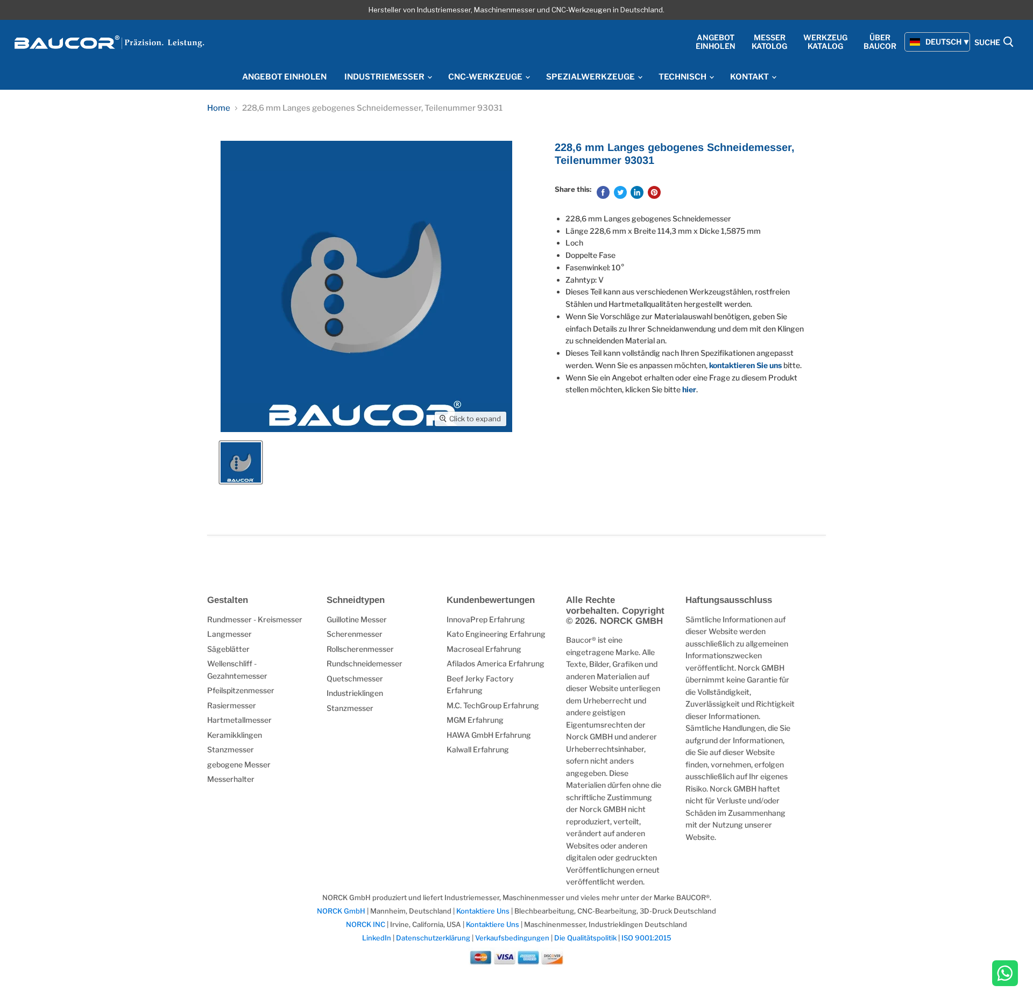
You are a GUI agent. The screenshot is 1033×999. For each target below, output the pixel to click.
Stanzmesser (230, 749)
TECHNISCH (683, 77)
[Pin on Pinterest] (654, 192)
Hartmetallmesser (239, 719)
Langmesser (229, 633)
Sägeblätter (228, 648)
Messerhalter (230, 779)
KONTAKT (750, 77)
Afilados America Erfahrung (495, 663)
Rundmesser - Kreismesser (254, 619)
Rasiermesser (231, 705)
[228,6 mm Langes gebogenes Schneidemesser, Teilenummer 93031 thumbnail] (241, 462)
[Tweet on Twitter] (620, 192)
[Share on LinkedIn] (637, 192)
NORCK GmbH (342, 911)
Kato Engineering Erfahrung (496, 633)
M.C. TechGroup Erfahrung (493, 705)
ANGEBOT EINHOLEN (284, 77)
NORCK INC (365, 924)
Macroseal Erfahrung (484, 648)
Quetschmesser (355, 678)
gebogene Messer (239, 764)
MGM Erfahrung (475, 719)
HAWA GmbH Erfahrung (489, 734)
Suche (988, 42)
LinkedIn (376, 937)
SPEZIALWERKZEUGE (591, 77)
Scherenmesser (355, 633)
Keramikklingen (234, 734)
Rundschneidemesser (364, 663)
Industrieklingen (355, 693)
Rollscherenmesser (360, 648)
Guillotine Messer (357, 619)
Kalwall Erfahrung (478, 749)
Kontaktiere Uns (483, 911)
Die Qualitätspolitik (585, 937)
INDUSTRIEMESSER (385, 77)
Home (218, 108)
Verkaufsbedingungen (512, 937)
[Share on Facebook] (603, 192)
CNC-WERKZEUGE (486, 77)
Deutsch (943, 41)
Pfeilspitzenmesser (240, 690)
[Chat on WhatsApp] (1005, 974)
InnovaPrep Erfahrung (486, 619)
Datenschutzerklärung (434, 937)
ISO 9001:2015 (646, 937)
